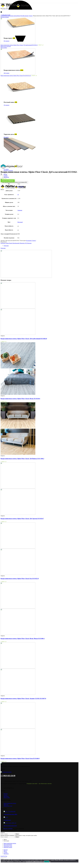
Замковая (20, 210)
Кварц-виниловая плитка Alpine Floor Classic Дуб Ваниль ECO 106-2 (22, 458)
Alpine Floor (20, 15)
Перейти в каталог (8, 170)
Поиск (17, 834)
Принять (47, 861)
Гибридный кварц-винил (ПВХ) (10, 814)
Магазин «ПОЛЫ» (8, 828)
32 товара (6, 169)
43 (18, 194)
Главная (3, 15)
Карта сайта (7, 797)
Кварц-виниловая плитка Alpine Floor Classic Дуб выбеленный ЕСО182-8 (19, 45)
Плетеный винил (7, 820)
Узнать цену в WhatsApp (7, 180)
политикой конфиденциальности (35, 861)
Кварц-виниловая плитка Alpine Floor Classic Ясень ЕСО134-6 (20, 398)
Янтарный (20, 222)
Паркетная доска (8, 805)
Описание (6, 245)
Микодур (6, 804)
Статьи (5, 795)
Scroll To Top (4, 856)
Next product (4, 47)
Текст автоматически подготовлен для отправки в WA (14, 182)
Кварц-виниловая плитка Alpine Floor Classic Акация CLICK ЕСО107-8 (23, 698)
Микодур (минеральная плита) (10, 825)
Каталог (6, 793)
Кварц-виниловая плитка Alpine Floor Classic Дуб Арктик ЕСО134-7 (22, 518)
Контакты (6, 796)
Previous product (5, 17)
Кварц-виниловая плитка (11, 15)
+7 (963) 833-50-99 (5, 15)
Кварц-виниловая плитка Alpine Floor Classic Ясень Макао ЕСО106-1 (23, 638)
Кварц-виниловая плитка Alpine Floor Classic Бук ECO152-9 (16, 75)
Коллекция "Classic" (28, 15)
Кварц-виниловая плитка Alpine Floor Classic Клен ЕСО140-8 (20, 758)
